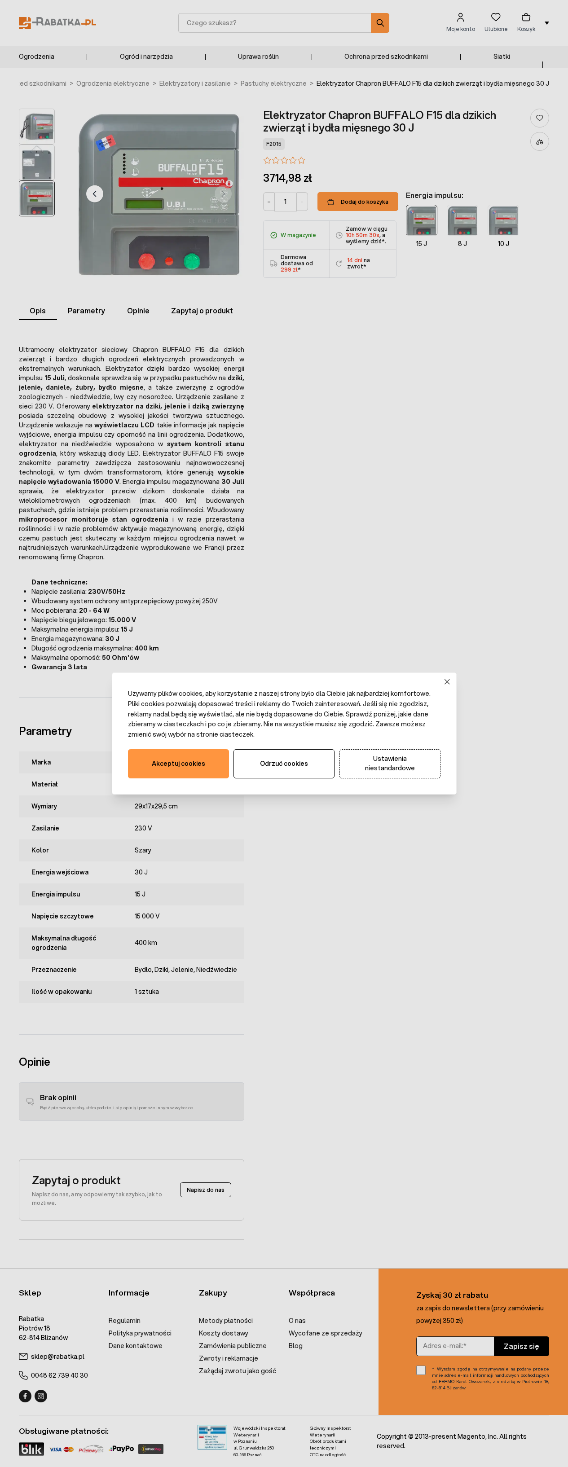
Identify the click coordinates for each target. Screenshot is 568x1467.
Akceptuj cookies (178, 763)
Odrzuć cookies (284, 763)
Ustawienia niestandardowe (390, 763)
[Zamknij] (447, 682)
